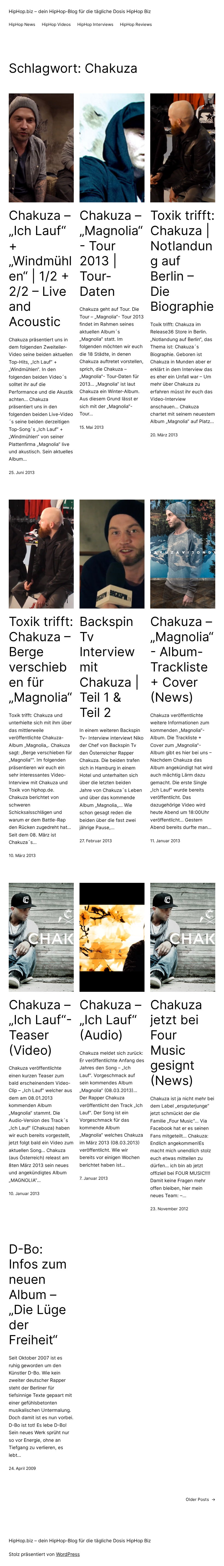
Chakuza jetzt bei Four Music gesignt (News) (176, 1042)
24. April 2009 (22, 1468)
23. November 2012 (169, 1208)
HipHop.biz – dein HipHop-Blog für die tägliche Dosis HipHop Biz (80, 11)
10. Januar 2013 (24, 1193)
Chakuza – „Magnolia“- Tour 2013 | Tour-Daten (111, 253)
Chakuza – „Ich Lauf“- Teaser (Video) (40, 1027)
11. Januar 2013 (165, 840)
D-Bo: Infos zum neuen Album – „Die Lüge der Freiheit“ (38, 1295)
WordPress (68, 1554)
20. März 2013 (164, 434)
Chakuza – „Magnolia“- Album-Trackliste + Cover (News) (182, 659)
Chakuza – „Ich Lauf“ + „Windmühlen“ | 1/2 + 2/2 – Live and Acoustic (40, 268)
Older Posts (200, 1499)
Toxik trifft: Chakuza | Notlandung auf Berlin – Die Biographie (182, 261)
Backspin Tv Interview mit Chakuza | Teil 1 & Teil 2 (109, 667)
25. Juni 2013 (22, 472)
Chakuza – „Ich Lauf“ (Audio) (110, 1019)
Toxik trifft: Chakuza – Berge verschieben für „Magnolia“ (41, 659)
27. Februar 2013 (95, 840)
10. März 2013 (22, 855)
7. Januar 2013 (93, 1178)
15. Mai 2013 (91, 427)
